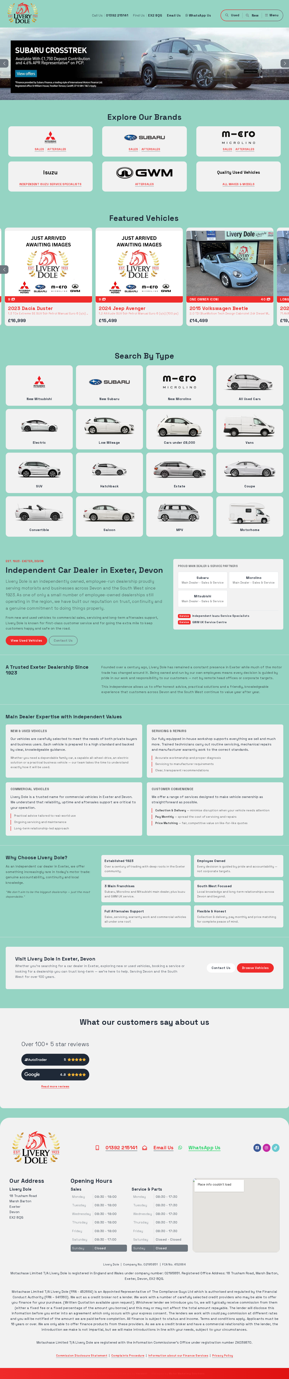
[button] (252, 15)
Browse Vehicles (255, 968)
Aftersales (56, 149)
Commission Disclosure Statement (81, 1355)
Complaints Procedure (127, 1355)
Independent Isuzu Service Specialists (50, 184)
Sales (39, 149)
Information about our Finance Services (178, 1355)
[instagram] (266, 1148)
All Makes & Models (239, 184)
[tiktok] (275, 1148)
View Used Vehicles (26, 640)
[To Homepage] (36, 1147)
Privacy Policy (222, 1355)
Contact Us (63, 640)
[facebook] (257, 1148)
